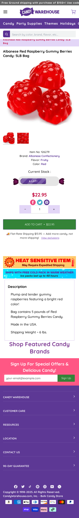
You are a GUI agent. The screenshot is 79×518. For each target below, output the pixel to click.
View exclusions (50, 237)
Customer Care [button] (14, 411)
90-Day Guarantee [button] (16, 466)
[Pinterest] (37, 486)
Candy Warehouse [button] (16, 397)
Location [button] (9, 438)
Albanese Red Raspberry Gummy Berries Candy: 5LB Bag (37, 53)
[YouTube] (52, 486)
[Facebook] (15, 486)
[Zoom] (10, 123)
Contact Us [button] (11, 452)
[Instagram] (45, 486)
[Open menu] (9, 11)
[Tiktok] (30, 486)
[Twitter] (23, 486)
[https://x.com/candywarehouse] (59, 486)
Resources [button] (11, 424)
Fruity (44, 160)
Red (43, 164)
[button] (8, 23)
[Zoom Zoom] (39, 94)
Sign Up (66, 378)
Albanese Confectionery (44, 156)
